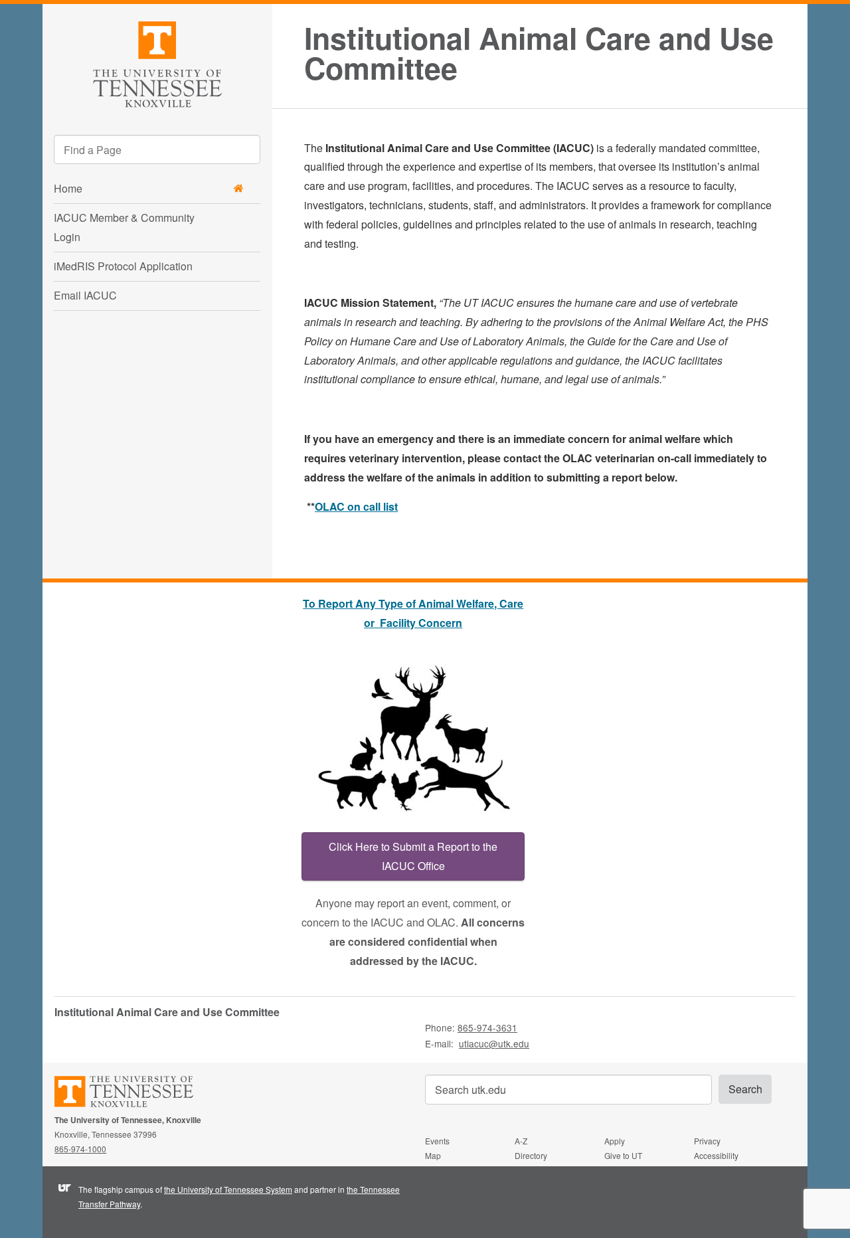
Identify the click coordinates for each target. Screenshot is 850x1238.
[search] (157, 149)
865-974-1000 (80, 1148)
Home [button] (68, 188)
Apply (614, 1140)
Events (437, 1140)
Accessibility (716, 1155)
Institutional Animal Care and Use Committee (539, 53)
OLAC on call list (356, 506)
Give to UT (623, 1155)
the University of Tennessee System (228, 1189)
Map (433, 1155)
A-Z (521, 1140)
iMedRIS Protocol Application (123, 266)
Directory (531, 1155)
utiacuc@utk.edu (494, 1043)
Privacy (707, 1140)
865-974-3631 (487, 1027)
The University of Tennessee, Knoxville (157, 62)
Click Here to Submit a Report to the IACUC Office (413, 856)
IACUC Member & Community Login (124, 227)
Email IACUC (85, 295)
